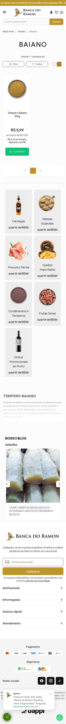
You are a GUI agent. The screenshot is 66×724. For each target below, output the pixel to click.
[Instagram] (50, 681)
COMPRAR (19, 151)
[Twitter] (59, 681)
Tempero (21, 31)
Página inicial (8, 31)
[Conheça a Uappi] (33, 711)
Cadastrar (33, 571)
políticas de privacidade (37, 580)
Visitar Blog (11, 444)
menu (4, 12)
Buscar (56, 21)
